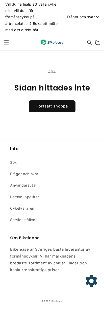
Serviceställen (22, 219)
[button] (6, 42)
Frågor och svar (24, 174)
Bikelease (57, 301)
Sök (13, 162)
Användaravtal (23, 185)
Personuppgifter (24, 197)
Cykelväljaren (22, 208)
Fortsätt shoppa (52, 106)
